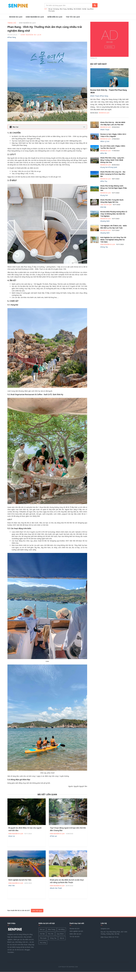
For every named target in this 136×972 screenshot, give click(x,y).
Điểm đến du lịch (54, 17)
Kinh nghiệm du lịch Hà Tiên (19, 880)
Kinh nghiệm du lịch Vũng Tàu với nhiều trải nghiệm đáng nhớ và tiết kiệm (113, 239)
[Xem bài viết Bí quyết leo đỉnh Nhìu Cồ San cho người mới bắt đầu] (26, 812)
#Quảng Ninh (105, 221)
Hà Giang (56, 9)
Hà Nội (84, 9)
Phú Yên (50, 934)
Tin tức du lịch (73, 17)
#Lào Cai (11, 836)
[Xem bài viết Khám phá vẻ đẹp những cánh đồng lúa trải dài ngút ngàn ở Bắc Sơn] (94, 188)
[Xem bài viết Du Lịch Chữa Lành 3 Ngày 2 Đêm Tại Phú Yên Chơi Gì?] (94, 148)
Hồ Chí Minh (77, 9)
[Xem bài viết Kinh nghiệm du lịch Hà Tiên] (26, 864)
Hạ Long (43, 942)
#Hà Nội (103, 207)
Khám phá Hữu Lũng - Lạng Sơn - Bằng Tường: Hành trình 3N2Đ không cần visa (112, 160)
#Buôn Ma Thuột (56, 888)
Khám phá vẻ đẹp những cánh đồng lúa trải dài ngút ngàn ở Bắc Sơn (113, 188)
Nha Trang (63, 9)
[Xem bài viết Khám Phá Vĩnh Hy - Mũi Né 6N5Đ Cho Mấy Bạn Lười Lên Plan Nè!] (94, 125)
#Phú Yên (103, 153)
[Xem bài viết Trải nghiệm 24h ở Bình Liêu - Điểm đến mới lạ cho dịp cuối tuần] (94, 228)
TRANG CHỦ (11, 23)
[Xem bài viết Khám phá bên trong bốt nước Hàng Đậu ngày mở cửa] (94, 202)
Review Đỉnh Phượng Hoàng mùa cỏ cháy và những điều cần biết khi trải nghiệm (113, 214)
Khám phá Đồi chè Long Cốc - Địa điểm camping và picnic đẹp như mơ (112, 174)
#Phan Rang (11, 37)
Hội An (62, 938)
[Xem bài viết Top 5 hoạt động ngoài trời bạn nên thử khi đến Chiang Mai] (68, 812)
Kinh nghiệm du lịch (35, 17)
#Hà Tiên (11, 886)
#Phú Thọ (103, 181)
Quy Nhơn (90, 9)
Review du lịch (15, 17)
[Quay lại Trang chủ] (14, 929)
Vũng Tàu (53, 938)
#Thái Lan (53, 836)
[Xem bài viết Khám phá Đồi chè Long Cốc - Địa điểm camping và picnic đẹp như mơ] (94, 174)
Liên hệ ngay (37, 910)
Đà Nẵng (70, 9)
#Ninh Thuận (94, 96)
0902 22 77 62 (113, 937)
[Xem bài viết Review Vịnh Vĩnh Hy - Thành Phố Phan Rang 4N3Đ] (109, 78)
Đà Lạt (50, 9)
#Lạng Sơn (104, 167)
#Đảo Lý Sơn (104, 141)
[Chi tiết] (109, 39)
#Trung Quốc (112, 167)
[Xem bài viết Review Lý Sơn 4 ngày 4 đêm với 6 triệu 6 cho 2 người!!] (94, 136)
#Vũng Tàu (104, 247)
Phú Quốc (51, 11)
